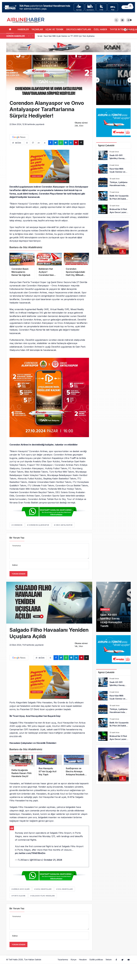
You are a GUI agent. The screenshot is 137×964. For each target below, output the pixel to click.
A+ (39, 143)
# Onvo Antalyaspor (63, 525)
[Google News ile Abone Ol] (18, 137)
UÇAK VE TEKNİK (54, 29)
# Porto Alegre (19, 896)
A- (45, 143)
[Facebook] (116, 960)
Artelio (45, 960)
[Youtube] (128, 960)
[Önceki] (29, 36)
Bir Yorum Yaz (16, 537)
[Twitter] (122, 960)
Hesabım (83, 960)
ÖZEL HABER (100, 29)
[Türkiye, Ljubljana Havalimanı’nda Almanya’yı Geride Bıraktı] (113, 182)
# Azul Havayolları (43, 890)
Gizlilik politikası (96, 960)
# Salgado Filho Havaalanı (43, 896)
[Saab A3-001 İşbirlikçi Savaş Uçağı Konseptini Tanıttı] (113, 155)
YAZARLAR (37, 29)
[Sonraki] (33, 36)
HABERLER (23, 29)
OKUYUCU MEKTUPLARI (78, 29)
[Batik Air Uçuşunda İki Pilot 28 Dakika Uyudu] (113, 195)
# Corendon (17, 525)
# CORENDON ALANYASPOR (38, 525)
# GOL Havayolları (64, 890)
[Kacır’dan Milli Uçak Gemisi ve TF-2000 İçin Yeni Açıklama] (113, 168)
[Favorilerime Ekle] (27, 142)
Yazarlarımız (63, 960)
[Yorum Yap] (33, 142)
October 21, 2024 (53, 860)
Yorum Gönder (18, 574)
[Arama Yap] (116, 20)
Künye (73, 960)
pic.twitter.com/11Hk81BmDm (30, 854)
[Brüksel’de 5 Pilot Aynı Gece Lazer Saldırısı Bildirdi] (113, 209)
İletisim (109, 960)
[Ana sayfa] (10, 29)
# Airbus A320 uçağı (21, 890)
